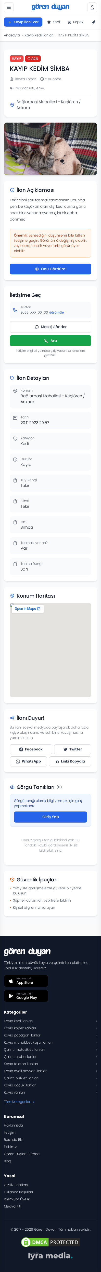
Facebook (34, 749)
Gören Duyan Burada (21, 1153)
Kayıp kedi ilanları (39, 35)
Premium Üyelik (17, 1199)
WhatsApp (31, 761)
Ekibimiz (10, 1146)
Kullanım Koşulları (18, 1192)
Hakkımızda (13, 1125)
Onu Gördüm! (54, 268)
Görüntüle (56, 312)
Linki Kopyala (73, 761)
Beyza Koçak (25, 79)
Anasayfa (12, 35)
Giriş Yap (50, 816)
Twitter (75, 749)
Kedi (56, 21)
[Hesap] (92, 7)
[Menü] (9, 7)
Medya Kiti (12, 1206)
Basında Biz (13, 1139)
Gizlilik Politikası (16, 1184)
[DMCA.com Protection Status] (50, 1242)
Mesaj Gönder (54, 326)
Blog (7, 1161)
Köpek (78, 21)
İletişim (9, 1132)
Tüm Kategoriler (17, 1101)
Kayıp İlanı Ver (26, 21)
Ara (53, 340)
